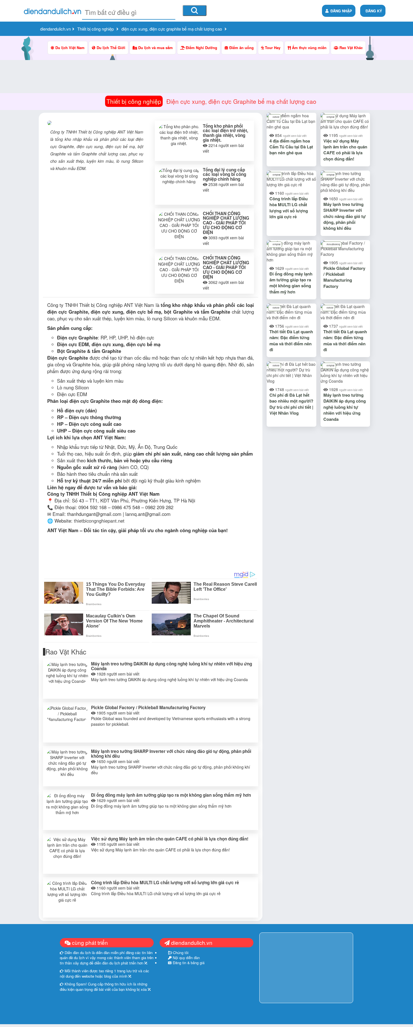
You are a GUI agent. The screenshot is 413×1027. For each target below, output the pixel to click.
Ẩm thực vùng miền (308, 47)
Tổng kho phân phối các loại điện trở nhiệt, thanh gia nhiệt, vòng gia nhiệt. (225, 133)
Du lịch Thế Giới (110, 47)
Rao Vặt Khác (350, 47)
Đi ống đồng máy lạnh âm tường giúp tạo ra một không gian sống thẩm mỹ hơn (171, 795)
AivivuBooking (333, 244)
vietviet (276, 116)
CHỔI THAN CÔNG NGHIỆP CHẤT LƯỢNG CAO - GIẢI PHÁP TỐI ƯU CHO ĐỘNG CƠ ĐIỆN (226, 223)
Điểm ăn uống (241, 47)
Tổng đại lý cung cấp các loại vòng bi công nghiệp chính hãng (224, 174)
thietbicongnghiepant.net (99, 520)
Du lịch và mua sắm (155, 47)
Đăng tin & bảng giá (188, 962)
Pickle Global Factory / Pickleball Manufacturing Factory (148, 707)
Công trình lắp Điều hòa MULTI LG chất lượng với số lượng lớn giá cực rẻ (165, 882)
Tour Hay (272, 47)
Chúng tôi (180, 952)
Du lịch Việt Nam (69, 47)
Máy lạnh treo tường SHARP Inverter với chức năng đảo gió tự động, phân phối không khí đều (171, 753)
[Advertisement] (150, 336)
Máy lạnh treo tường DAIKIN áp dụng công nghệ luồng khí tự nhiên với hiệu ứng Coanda (171, 666)
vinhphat (330, 116)
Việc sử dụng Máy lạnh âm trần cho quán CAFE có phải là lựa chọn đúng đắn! (169, 839)
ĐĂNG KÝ (374, 10)
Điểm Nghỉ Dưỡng (201, 47)
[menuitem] (372, 11)
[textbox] (128, 12)
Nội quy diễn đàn (186, 957)
